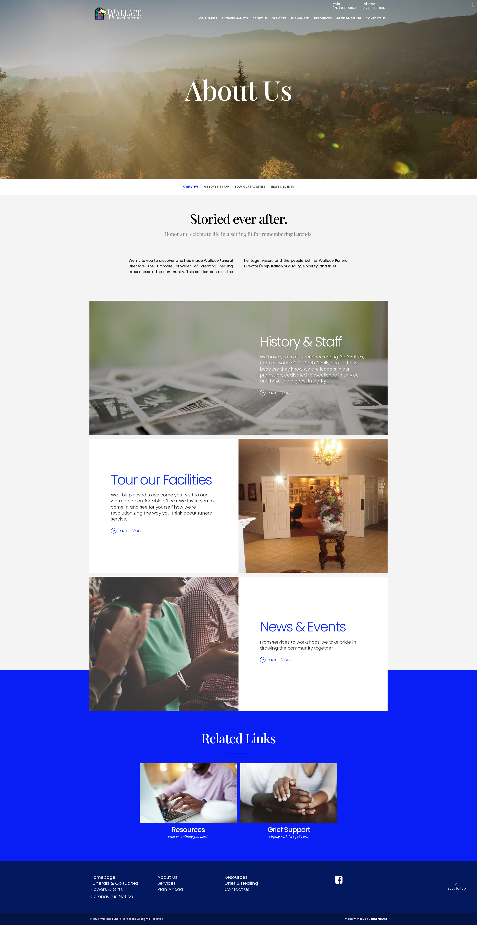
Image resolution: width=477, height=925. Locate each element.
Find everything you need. (188, 836)
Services (166, 883)
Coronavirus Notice (111, 896)
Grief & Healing (241, 883)
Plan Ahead (170, 889)
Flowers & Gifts (106, 889)
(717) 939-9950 (344, 8)
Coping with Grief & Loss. (289, 836)
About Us (167, 877)
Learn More (279, 392)
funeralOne (379, 919)
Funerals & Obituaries (114, 883)
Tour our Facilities (161, 479)
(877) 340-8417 (374, 8)
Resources (188, 830)
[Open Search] (472, 5)
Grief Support (289, 830)
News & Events (303, 626)
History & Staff (301, 341)
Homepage (102, 877)
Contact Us (237, 889)
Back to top (456, 888)
